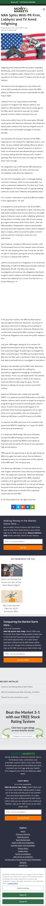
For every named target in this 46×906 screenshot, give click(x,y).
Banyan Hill (14, 2)
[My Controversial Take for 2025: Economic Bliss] (12, 596)
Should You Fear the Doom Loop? (14, 697)
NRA (2, 474)
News (26, 28)
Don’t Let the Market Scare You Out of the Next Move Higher (11, 582)
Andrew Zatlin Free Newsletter (23, 845)
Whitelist (23, 862)
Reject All (23, 895)
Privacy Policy (23, 848)
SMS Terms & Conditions (23, 857)
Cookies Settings (23, 888)
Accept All (23, 902)
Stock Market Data (23, 840)
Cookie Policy (23, 851)
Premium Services (23, 834)
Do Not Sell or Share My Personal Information (23, 860)
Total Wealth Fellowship (27, 2)
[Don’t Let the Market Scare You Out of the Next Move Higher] (12, 570)
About (23, 831)
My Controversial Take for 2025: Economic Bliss (11, 608)
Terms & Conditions (23, 854)
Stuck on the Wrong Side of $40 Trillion (17, 687)
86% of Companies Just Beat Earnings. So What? (20, 692)
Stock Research (23, 837)
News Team (10, 28)
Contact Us (23, 865)
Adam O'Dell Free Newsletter (23, 843)
